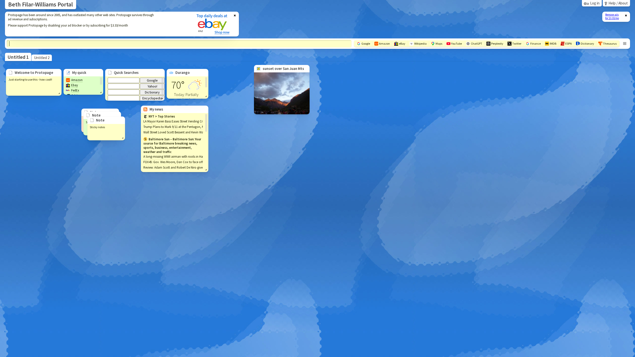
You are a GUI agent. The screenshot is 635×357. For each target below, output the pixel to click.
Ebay (74, 85)
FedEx (75, 90)
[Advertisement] (97, 24)
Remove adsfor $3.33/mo (612, 16)
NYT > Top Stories (162, 116)
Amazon (77, 80)
